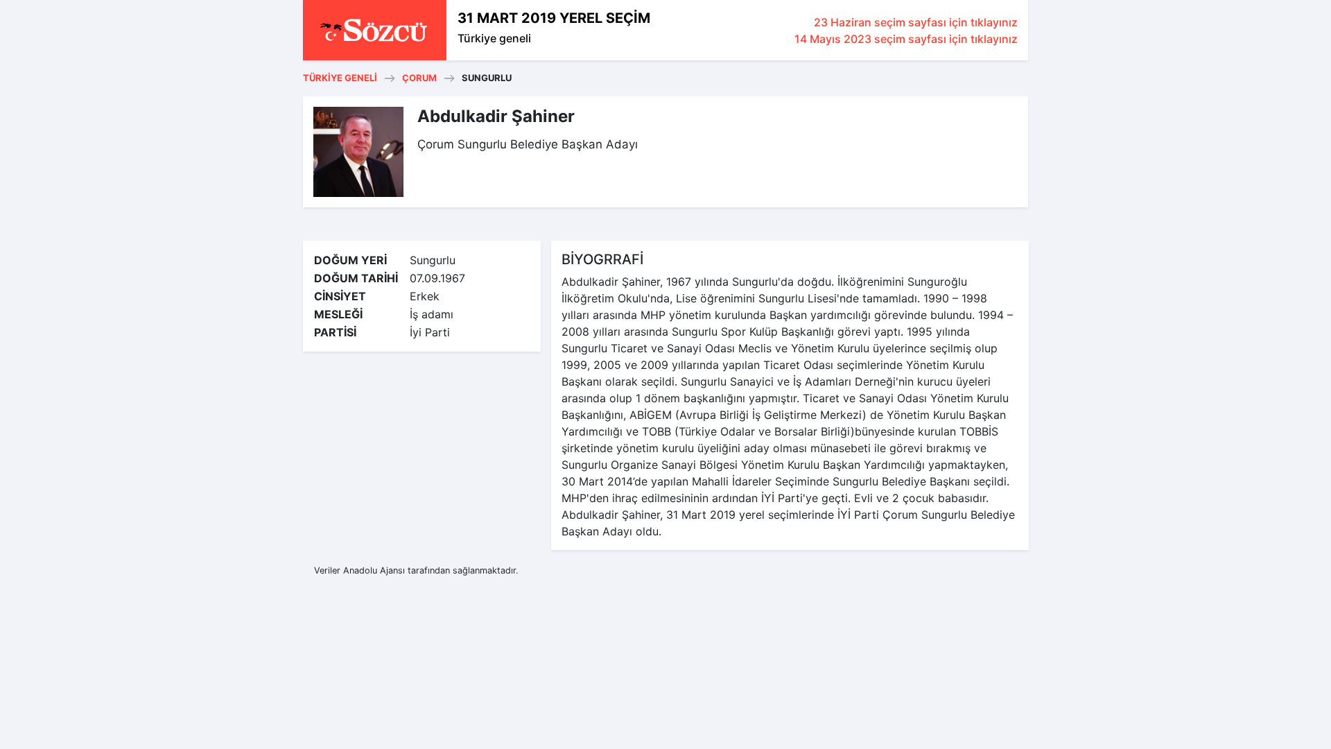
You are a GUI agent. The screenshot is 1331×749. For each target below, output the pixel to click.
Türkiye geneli (494, 38)
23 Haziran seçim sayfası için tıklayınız (916, 22)
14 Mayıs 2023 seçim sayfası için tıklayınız (906, 39)
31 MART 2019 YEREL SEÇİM (554, 18)
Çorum (419, 77)
